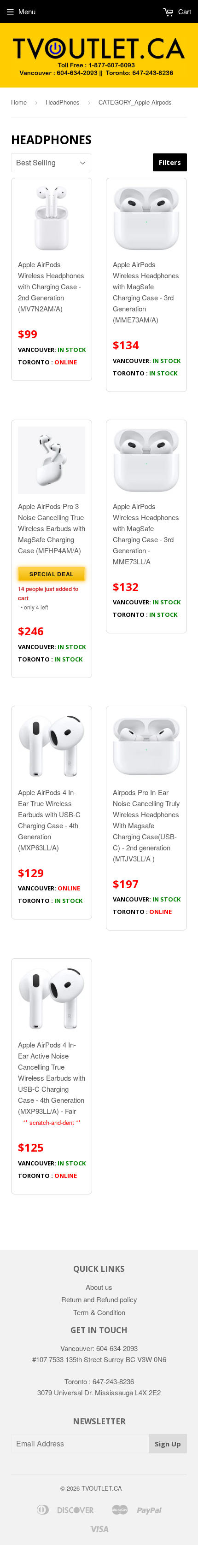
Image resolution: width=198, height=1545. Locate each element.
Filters (170, 162)
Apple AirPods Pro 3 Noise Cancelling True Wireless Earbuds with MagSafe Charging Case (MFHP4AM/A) (52, 582)
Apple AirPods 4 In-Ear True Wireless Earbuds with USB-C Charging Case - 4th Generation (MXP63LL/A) (50, 846)
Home (19, 102)
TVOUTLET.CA (102, 1488)
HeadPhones (63, 102)
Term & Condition (99, 1312)
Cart (183, 11)
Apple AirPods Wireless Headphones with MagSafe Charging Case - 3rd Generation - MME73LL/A (147, 560)
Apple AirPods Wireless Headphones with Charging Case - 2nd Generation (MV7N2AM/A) (52, 312)
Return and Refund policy (99, 1299)
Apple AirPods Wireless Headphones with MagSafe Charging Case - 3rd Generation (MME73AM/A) (147, 318)
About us (99, 1287)
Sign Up (168, 1443)
